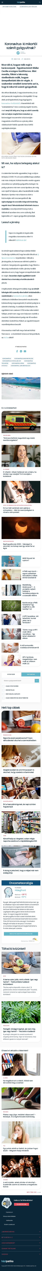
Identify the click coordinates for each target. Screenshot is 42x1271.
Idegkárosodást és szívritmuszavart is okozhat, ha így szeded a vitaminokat (18, 771)
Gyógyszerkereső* (8, 1243)
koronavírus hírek (18, 363)
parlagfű (6, 1025)
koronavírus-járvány (20, 296)
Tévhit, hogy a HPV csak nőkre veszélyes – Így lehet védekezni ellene (30, 634)
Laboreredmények (8, 1232)
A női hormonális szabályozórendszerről (29, 646)
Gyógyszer (11, 674)
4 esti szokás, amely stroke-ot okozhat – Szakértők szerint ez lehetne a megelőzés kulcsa (20, 1184)
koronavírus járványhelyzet (20, 365)
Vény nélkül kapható (13, 694)
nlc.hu (6, 337)
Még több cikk (31, 1192)
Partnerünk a (24, 941)
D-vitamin (6, 469)
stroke (5, 1179)
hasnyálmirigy (8, 801)
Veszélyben (6, 435)
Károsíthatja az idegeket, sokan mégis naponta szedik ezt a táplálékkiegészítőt (20, 839)
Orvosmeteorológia (9, 6)
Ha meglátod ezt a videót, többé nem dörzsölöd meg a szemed (18, 1082)
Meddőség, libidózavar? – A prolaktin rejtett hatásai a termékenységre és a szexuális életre (31, 590)
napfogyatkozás (8, 541)
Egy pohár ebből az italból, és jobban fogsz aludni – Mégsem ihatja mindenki (20, 1149)
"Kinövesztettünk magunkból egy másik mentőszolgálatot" (19, 439)
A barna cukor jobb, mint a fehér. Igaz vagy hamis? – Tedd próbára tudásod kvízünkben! (20, 981)
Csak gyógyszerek (12, 686)
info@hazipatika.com (31, 1266)
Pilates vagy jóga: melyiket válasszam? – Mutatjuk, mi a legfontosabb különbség (19, 1116)
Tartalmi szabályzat (9, 1224)
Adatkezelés (9, 1220)
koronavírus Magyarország (23, 358)
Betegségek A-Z (7, 1237)
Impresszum (9, 1212)
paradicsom (7, 735)
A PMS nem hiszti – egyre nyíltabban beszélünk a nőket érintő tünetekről (30, 574)
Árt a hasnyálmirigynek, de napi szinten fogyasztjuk (19, 805)
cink (4, 835)
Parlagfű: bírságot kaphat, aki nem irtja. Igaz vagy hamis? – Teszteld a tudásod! (19, 1030)
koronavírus (7, 358)
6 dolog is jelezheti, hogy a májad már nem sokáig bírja (20, 871)
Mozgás (5, 1112)
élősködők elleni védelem (28, 6)
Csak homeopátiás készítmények (17, 698)
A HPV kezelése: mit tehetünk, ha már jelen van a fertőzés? (30, 619)
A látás (5, 1078)
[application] (21, 388)
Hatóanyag (31, 674)
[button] (21, 1231)
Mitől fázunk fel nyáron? (29, 559)
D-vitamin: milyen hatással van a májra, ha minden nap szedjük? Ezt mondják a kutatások (19, 474)
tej (4, 1145)
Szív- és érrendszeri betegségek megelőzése (17, 505)
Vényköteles (10, 690)
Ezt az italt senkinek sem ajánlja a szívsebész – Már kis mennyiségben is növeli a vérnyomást (18, 510)
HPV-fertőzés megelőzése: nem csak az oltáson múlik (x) (30, 660)
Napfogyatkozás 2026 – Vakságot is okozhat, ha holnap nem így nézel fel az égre (19, 546)
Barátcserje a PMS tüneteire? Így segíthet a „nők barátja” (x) (30, 606)
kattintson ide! (21, 240)
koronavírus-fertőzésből (11, 103)
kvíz (4, 976)
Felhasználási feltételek (9, 1216)
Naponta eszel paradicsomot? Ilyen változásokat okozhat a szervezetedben (19, 739)
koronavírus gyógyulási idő (12, 361)
